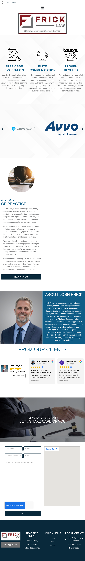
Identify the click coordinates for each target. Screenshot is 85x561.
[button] (42, 8)
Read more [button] (30, 381)
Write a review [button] (18, 376)
